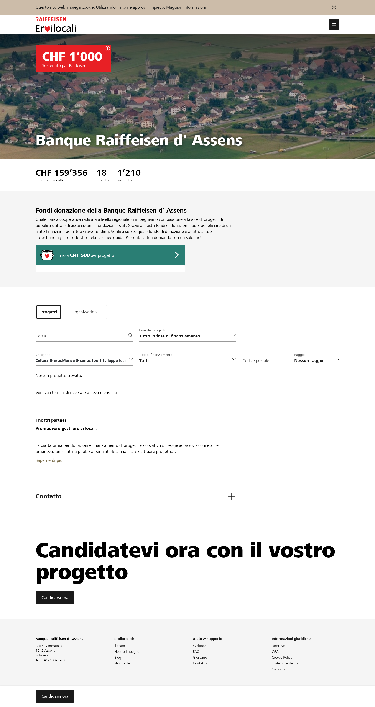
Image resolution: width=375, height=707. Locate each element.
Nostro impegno (126, 652)
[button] (334, 24)
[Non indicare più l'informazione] (334, 7)
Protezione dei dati (286, 663)
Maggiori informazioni (186, 7)
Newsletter (122, 663)
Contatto (200, 663)
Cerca (41, 336)
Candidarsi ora (54, 597)
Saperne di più (49, 460)
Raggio (299, 355)
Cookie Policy (282, 657)
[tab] (48, 312)
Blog (117, 657)
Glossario (200, 657)
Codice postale (255, 360)
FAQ (196, 652)
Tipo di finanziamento (155, 355)
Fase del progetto (152, 330)
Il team (119, 646)
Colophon (279, 669)
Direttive (278, 646)
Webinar (199, 646)
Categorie (43, 355)
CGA (275, 652)
